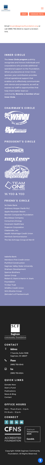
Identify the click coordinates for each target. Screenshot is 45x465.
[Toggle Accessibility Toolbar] (40, 460)
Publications (10, 391)
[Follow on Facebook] (6, 422)
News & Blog (10, 394)
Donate (24, 14)
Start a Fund (10, 388)
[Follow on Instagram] (12, 422)
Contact (8, 397)
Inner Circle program (18, 59)
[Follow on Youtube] (22, 422)
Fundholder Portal (37, 14)
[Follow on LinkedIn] (16, 422)
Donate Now (10, 385)
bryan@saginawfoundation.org (24, 26)
